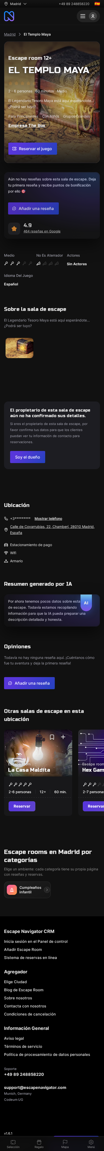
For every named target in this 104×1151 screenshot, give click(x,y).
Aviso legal (14, 1038)
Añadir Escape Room (23, 949)
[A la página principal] (9, 16)
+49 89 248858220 (74, 4)
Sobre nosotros (18, 998)
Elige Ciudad (15, 981)
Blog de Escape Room (23, 989)
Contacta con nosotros (25, 1006)
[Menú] (88, 16)
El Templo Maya (37, 34)
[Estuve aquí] (63, 737)
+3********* (20, 518)
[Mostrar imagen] (19, 348)
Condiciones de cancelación (30, 1014)
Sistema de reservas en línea (30, 957)
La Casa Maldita (29, 770)
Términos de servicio (23, 1046)
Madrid (10, 34)
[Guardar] (52, 737)
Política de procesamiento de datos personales (47, 1054)
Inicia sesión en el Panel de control (36, 941)
